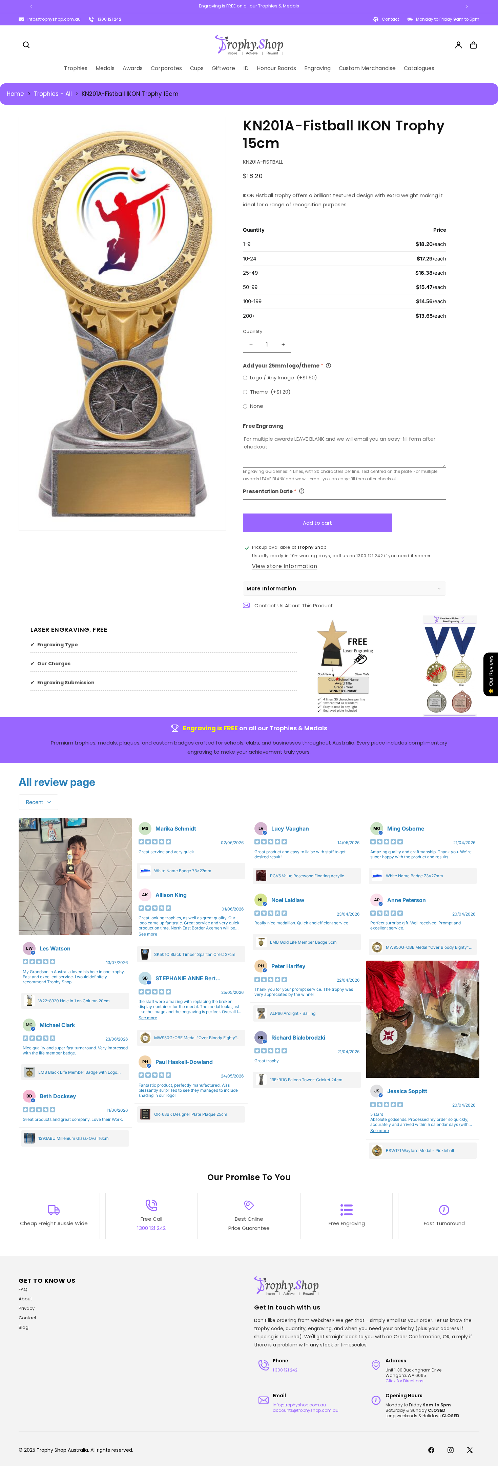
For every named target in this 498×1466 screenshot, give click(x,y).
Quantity (252, 331)
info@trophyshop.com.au (54, 19)
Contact (27, 1318)
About (25, 1299)
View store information (284, 566)
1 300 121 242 (285, 1370)
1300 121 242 (109, 19)
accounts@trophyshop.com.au (305, 1410)
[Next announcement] (466, 6)
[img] (39, 962)
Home (15, 94)
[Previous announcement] (31, 6)
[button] (26, 45)
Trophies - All (53, 94)
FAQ (23, 1289)
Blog (23, 1327)
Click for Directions (404, 1381)
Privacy (27, 1308)
